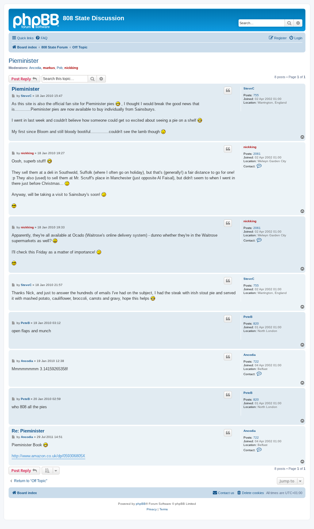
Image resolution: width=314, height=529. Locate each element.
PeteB (247, 316)
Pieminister (24, 60)
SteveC (248, 88)
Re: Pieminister (28, 430)
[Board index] (36, 20)
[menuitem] (41, 38)
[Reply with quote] (228, 90)
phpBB (141, 503)
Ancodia (35, 68)
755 (256, 95)
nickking (71, 68)
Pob (60, 68)
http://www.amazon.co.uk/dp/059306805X (48, 456)
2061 (257, 153)
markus (49, 68)
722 (256, 361)
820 (256, 323)
